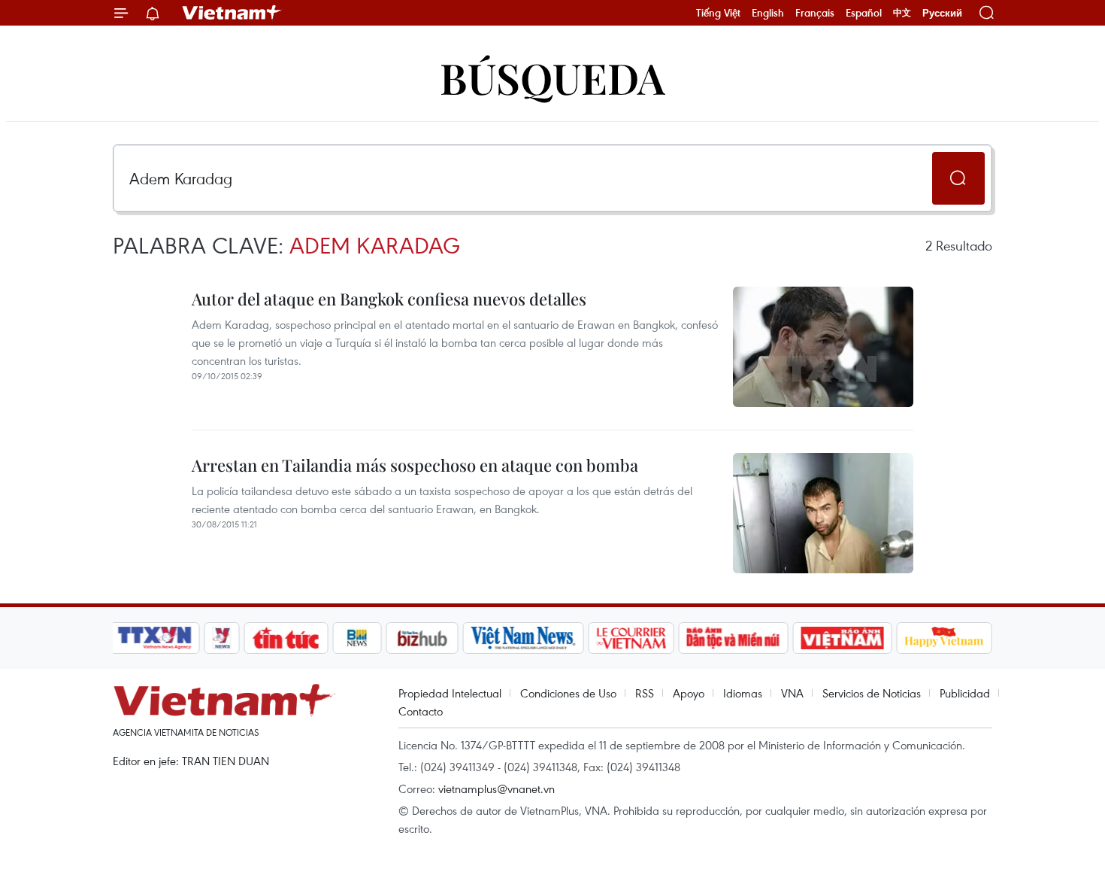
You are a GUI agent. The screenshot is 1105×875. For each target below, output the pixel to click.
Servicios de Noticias (871, 692)
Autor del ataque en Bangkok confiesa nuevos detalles (389, 298)
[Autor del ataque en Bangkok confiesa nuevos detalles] (823, 347)
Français (814, 13)
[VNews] (222, 638)
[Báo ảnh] (842, 638)
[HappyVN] (944, 638)
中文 (902, 13)
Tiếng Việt (718, 13)
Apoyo (688, 692)
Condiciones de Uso (568, 692)
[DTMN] (733, 638)
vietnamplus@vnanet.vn (496, 788)
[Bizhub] (422, 638)
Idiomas (742, 692)
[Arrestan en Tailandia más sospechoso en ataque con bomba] (823, 513)
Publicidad (965, 692)
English (768, 13)
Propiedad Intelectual (449, 692)
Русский (942, 13)
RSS (644, 692)
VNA (792, 692)
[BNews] (357, 638)
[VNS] (522, 638)
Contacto (420, 711)
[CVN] (631, 638)
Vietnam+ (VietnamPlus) (232, 13)
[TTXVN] (155, 638)
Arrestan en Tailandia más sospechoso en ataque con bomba (415, 465)
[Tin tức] (286, 638)
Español (864, 13)
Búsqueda (552, 77)
